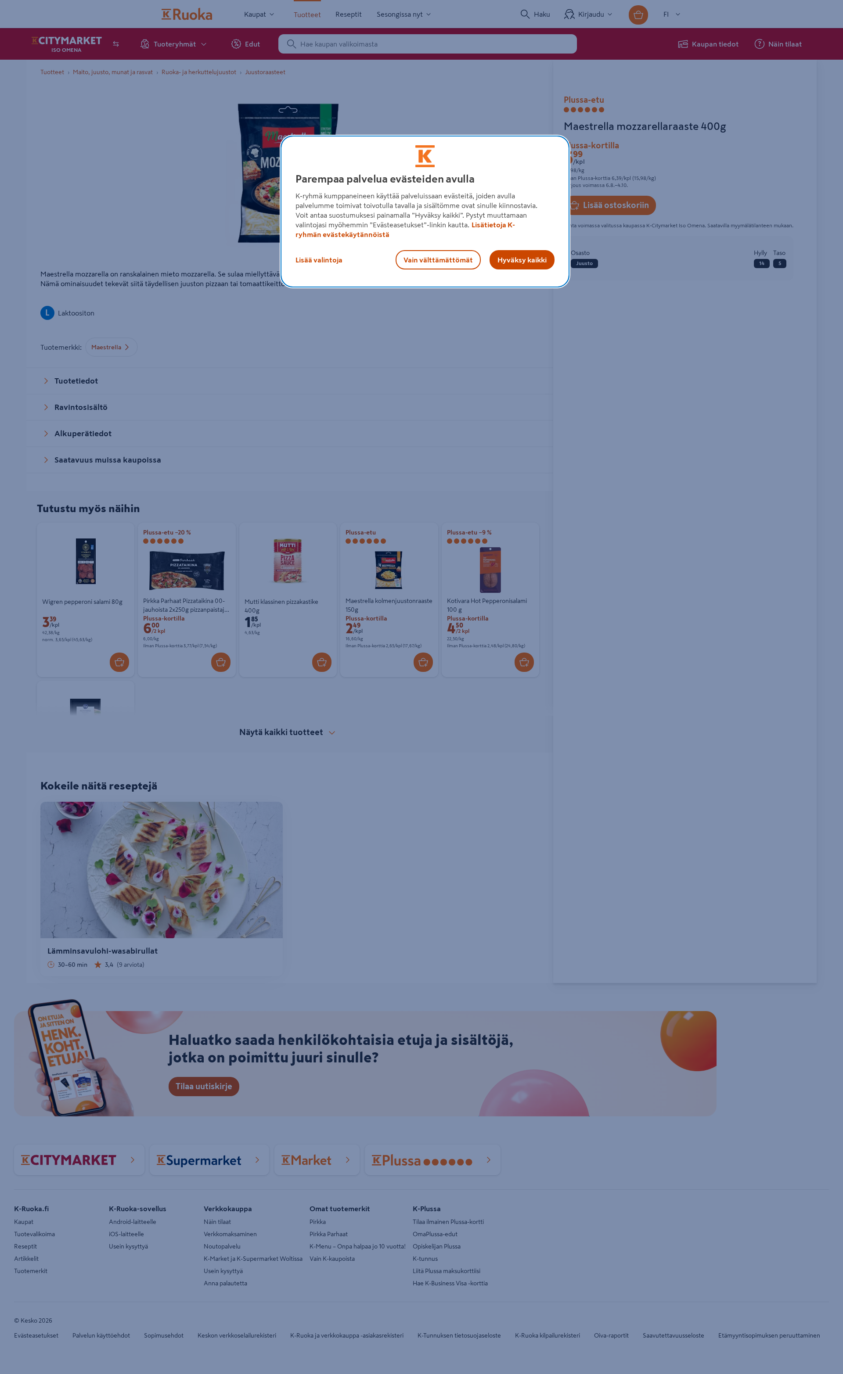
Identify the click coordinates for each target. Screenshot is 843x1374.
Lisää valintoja (318, 259)
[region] (425, 211)
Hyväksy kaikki (522, 259)
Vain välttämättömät (438, 259)
